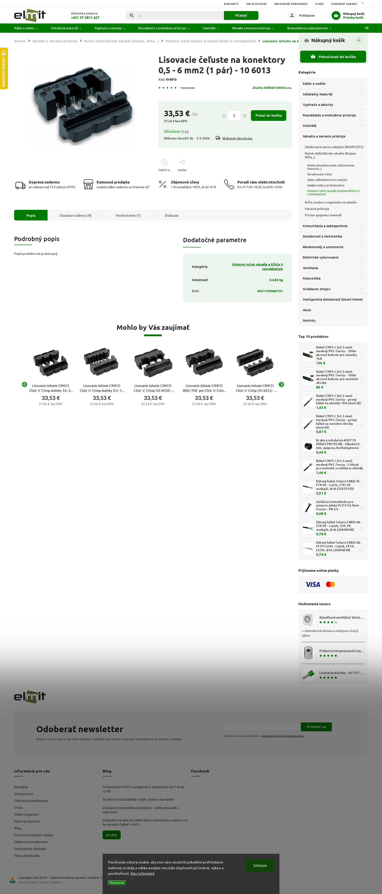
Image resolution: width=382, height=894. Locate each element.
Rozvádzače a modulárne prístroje (329, 115)
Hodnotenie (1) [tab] (128, 215)
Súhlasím (260, 865)
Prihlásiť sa (316, 727)
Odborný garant (344, 4)
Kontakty (231, 4)
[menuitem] (29, 28)
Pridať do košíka (269, 115)
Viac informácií (142, 873)
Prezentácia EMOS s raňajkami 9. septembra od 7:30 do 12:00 (144, 789)
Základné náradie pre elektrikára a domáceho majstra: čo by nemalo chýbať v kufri (145, 822)
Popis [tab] (30, 215)
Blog (17, 828)
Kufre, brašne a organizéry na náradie (331, 202)
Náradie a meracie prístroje (324, 136)
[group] (50, 384)
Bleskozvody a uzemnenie (323, 247)
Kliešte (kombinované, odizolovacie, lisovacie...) (331, 166)
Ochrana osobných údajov (33, 835)
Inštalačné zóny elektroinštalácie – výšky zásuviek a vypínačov (141, 809)
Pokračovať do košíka (337, 56)
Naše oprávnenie (27, 821)
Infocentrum (256, 4)
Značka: (272, 87)
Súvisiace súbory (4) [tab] (76, 215)
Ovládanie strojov (317, 289)
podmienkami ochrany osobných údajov (283, 736)
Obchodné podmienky (291, 4)
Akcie (307, 310)
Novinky (309, 320)
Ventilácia (310, 268)
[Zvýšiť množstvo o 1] (244, 116)
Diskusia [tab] (171, 215)
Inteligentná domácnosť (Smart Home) (333, 299)
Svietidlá (309, 125)
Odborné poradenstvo (31, 842)
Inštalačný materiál (317, 94)
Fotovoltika (312, 278)
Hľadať (241, 15)
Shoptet (33, 882)
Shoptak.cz (56, 882)
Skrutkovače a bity (319, 174)
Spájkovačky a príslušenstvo (325, 185)
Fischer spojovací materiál (323, 215)
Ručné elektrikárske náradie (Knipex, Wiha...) (331, 155)
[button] (51, 403)
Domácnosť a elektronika (322, 236)
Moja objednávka (27, 855)
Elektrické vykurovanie (321, 257)
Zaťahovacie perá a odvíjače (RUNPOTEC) (334, 147)
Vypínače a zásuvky (318, 104)
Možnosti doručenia (237, 138)
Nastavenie (117, 882)
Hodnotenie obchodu (30, 848)
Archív (111, 835)
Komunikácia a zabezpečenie (325, 226)
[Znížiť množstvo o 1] (224, 116)
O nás (319, 4)
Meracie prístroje (317, 208)
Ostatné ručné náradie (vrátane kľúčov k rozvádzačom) (333, 192)
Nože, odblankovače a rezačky (327, 180)
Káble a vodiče (314, 83)
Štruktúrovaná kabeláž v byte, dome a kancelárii (138, 799)
